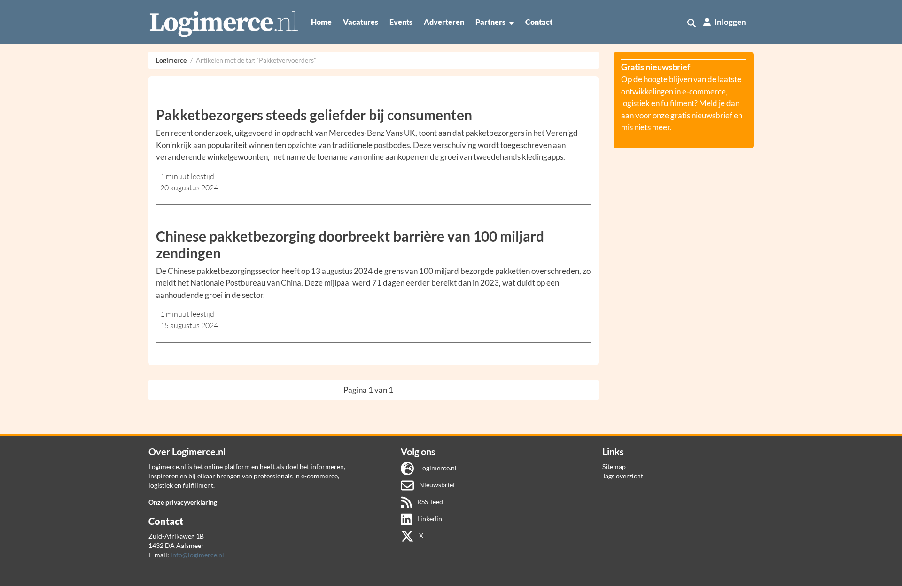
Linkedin (429, 519)
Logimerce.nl (437, 468)
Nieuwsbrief (436, 485)
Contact (538, 21)
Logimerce (171, 60)
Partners (490, 21)
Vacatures (360, 21)
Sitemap (614, 466)
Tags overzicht (622, 476)
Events (400, 21)
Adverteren (444, 21)
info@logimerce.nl (197, 555)
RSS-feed (429, 502)
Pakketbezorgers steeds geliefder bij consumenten (314, 114)
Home (321, 21)
